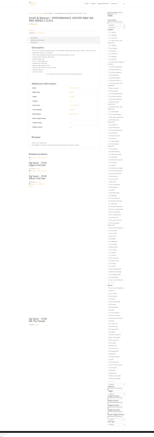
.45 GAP (112, 266)
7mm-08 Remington (116, 228)
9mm (112, 239)
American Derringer (117, 288)
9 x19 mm (113, 230)
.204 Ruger (113, 48)
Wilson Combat (115, 376)
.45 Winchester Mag (116, 168)
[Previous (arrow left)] (0, 436)
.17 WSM (113, 45)
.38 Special (114, 277)
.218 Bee (113, 51)
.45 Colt (113, 162)
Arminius (113, 296)
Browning (114, 307)
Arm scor (113, 293)
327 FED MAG (115, 198)
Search (110, 15)
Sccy (112, 359)
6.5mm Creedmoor (116, 209)
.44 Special (113, 157)
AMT (112, 291)
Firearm (36, 13)
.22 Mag (113, 56)
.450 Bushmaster (115, 173)
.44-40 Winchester (116, 160)
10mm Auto (114, 258)
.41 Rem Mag (114, 141)
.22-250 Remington (116, 67)
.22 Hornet (113, 54)
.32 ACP (113, 263)
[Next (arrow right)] (2, 436)
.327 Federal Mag (115, 114)
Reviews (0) (34, 42)
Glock (112, 332)
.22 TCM (113, 59)
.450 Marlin (114, 176)
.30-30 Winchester (116, 96)
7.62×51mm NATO (116, 220)
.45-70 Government (116, 171)
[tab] (64, 38)
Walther (113, 373)
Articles (93, 3)
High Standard (115, 337)
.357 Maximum (115, 127)
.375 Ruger (113, 133)
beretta (113, 304)
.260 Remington (115, 78)
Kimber (113, 346)
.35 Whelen (114, 125)
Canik (112, 310)
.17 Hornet (113, 38)
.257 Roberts (114, 75)
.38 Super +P (114, 261)
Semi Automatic (74, 105)
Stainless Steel (74, 114)
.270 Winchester (115, 80)
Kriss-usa (114, 348)
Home (87, 3)
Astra (112, 299)
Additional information (37, 40)
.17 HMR (113, 35)
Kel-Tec (113, 343)
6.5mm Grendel (115, 212)
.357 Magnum (115, 274)
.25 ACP (113, 255)
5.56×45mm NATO (116, 201)
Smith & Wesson (74, 88)
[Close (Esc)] (0, 434)
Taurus (113, 367)
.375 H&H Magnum (116, 130)
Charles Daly (114, 313)
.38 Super (113, 138)
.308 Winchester (115, 272)
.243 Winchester (115, 69)
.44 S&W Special (115, 154)
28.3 (71, 127)
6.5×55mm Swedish (116, 206)
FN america (114, 329)
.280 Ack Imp (114, 88)
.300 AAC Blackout (116, 99)
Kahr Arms (114, 340)
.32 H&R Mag (114, 112)
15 (70, 101)
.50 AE (112, 190)
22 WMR (113, 195)
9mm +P (113, 236)
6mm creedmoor (115, 215)
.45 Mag (113, 165)
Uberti (112, 370)
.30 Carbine (114, 91)
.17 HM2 (113, 32)
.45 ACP (113, 244)
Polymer (72, 109)
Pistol (41, 13)
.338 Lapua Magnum (116, 117)
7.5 (70, 122)
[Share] (2, 434)
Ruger (113, 354)
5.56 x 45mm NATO (116, 280)
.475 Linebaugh (115, 184)
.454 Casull (114, 179)
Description (34, 38)
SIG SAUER (114, 362)
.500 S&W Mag (115, 193)
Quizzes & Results (103, 3)
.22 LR (113, 252)
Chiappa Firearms (116, 318)
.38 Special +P (115, 136)
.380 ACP (114, 247)
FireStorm (113, 326)
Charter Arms (115, 315)
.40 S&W (72, 96)
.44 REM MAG (115, 151)
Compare (31, 30)
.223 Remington (115, 269)
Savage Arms (114, 356)
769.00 (72, 92)
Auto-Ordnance (115, 302)
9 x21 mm (113, 233)
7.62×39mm (114, 217)
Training (113, 3)
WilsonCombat (115, 378)
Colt (112, 321)
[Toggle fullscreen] (4, 434)
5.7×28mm (113, 204)
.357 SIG (113, 250)
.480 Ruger (113, 187)
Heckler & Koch (115, 334)
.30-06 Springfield (116, 93)
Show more (111, 283)
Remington (114, 351)
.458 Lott (113, 182)
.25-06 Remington (115, 72)
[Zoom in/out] (6, 434)
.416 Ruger (113, 149)
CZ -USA (113, 323)
